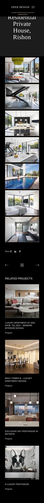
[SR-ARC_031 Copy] (22, 229)
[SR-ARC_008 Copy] (22, 96)
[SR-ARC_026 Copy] (22, 203)
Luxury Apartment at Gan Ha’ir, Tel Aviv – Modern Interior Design (20, 325)
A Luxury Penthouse (17, 484)
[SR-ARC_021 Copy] (22, 176)
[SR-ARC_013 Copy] (22, 123)
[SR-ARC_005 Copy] (22, 70)
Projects (8, 332)
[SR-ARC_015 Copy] (22, 150)
